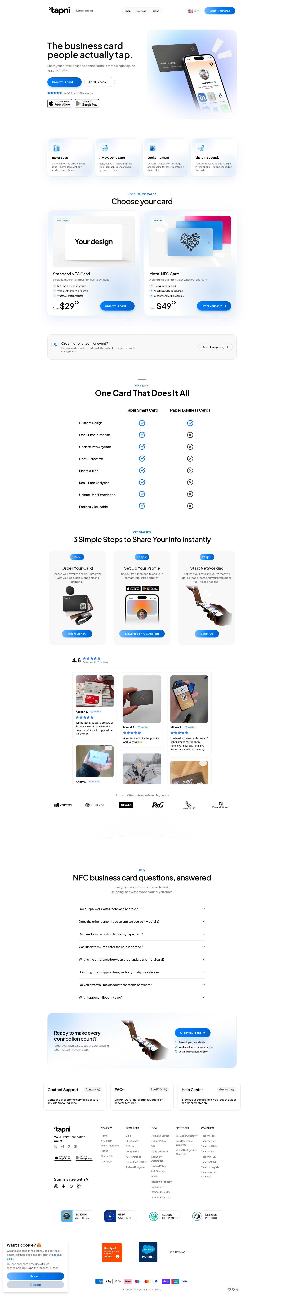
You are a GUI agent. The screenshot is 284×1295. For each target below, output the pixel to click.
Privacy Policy (158, 1165)
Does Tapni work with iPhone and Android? (108, 909)
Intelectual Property (161, 1181)
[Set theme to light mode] (233, 1289)
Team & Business (110, 1145)
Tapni (135, 1289)
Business (141, 10)
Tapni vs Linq (207, 1151)
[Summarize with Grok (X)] (71, 1186)
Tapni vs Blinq (208, 1140)
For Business (97, 82)
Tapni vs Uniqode (210, 1167)
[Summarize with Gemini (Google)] (63, 1186)
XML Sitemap (158, 1171)
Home (104, 1135)
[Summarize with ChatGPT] (56, 1186)
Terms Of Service (160, 1135)
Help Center (132, 1140)
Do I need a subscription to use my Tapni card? (111, 934)
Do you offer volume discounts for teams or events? (115, 985)
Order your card (220, 10)
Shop (128, 10)
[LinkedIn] (55, 1146)
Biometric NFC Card (136, 1161)
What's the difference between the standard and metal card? (121, 959)
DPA (153, 1146)
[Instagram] (62, 1146)
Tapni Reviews (176, 1252)
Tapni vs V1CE (208, 1156)
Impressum (157, 1186)
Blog (128, 1135)
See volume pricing (213, 347)
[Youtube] (75, 1146)
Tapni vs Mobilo (209, 1161)
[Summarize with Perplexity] (79, 1186)
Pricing (155, 10)
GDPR (154, 1176)
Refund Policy (158, 1140)
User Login (106, 1161)
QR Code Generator (187, 1135)
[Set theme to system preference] (229, 1289)
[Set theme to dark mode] (237, 1289)
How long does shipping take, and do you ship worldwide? (119, 972)
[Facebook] (68, 1146)
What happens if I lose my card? (101, 997)
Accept (35, 1276)
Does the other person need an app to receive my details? (119, 921)
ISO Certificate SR (160, 1197)
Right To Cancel (159, 1151)
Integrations (132, 1151)
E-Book (130, 1146)
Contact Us (107, 1156)
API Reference (133, 1156)
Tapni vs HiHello (209, 1146)
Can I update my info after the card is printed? (111, 947)
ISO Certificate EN (160, 1192)
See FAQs (207, 633)
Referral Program (135, 1167)
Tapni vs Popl (208, 1135)
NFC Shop (106, 1140)
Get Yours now (77, 633)
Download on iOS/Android (142, 633)
